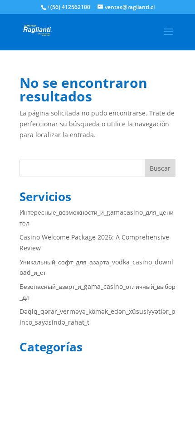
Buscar (160, 168)
